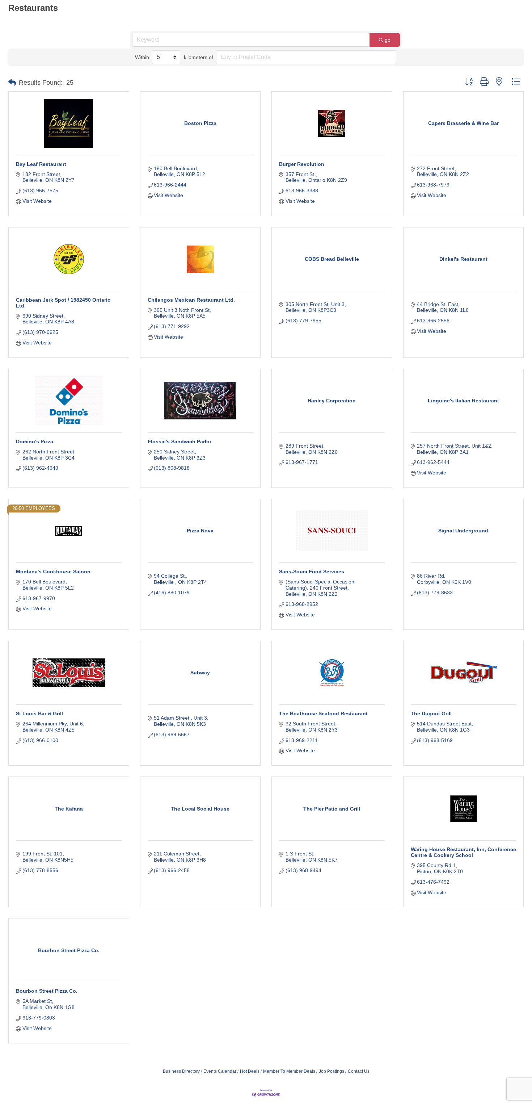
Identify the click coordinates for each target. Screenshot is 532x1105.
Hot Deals (249, 1071)
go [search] (387, 40)
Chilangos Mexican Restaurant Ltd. (191, 300)
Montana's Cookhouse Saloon (53, 571)
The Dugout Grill (431, 713)
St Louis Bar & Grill (39, 713)
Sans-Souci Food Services (311, 571)
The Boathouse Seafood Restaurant (323, 713)
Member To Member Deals (289, 1071)
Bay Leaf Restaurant (41, 164)
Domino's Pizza (34, 441)
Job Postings (331, 1071)
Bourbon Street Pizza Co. (46, 991)
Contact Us (359, 1071)
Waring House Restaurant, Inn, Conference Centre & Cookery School (463, 852)
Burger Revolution (301, 164)
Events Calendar (219, 1071)
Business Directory (181, 1071)
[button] (12, 82)
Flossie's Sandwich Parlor (179, 441)
